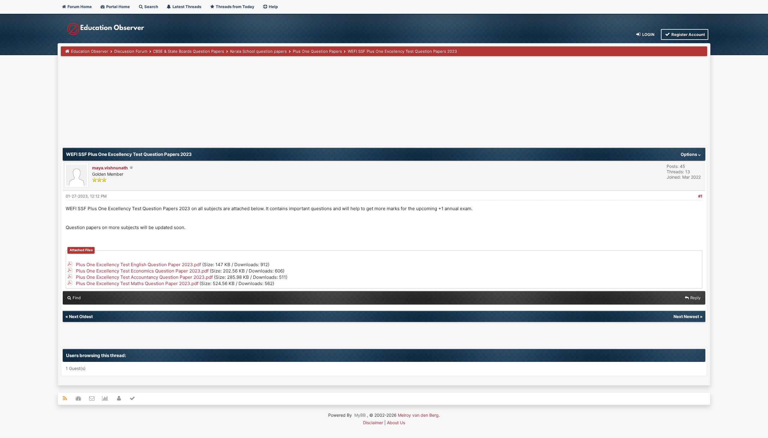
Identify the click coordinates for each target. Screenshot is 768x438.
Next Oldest (81, 316)
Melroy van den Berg (418, 415)
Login (648, 34)
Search (150, 6)
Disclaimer (373, 422)
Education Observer (89, 51)
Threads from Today (234, 6)
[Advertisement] (241, 104)
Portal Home (117, 6)
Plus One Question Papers (317, 51)
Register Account (687, 34)
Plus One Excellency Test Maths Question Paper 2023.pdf (137, 283)
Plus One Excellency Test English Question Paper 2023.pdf (138, 264)
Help (273, 6)
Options (689, 154)
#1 (700, 196)
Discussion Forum (130, 51)
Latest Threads (186, 6)
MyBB (360, 415)
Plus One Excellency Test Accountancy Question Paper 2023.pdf (144, 277)
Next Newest (686, 316)
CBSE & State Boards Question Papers (188, 51)
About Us (396, 422)
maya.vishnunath (110, 167)
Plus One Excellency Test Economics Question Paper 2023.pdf (142, 271)
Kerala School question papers (258, 51)
